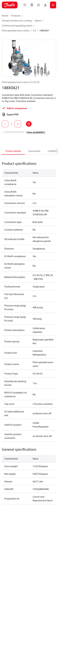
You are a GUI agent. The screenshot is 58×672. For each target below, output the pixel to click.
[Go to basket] (31, 5)
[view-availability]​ (35, 132)
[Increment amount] (18, 124)
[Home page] (9, 5)
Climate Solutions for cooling (17, 20)
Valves (38, 20)
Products (15, 15)
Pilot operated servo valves (16, 30)
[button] (38, 5)
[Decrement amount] (5, 124)
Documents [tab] (34, 150)
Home (5, 15)
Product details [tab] (13, 150)
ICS (34, 30)
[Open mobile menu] (53, 5)
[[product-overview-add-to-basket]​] (29, 124)
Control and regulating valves (17, 25)
